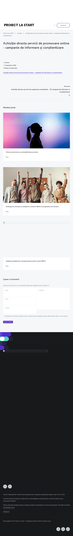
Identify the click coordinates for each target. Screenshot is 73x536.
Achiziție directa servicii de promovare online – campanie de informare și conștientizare (32, 73)
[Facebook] (5, 486)
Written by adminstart (10, 68)
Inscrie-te (63, 25)
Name (7, 290)
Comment (41, 290)
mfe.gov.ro (6, 512)
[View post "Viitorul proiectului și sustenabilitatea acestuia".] (36, 130)
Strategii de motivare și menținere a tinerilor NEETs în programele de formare (32, 207)
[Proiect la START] (19, 25)
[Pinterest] (68, 529)
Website (7, 308)
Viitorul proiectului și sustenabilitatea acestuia (22, 152)
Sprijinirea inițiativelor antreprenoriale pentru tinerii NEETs (26, 261)
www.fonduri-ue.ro (36, 16)
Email (7, 299)
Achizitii (6, 62)
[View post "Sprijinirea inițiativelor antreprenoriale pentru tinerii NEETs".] (36, 239)
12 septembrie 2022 (10, 65)
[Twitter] (10, 486)
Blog (7, 157)
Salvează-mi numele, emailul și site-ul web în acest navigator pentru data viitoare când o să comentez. (36, 316)
